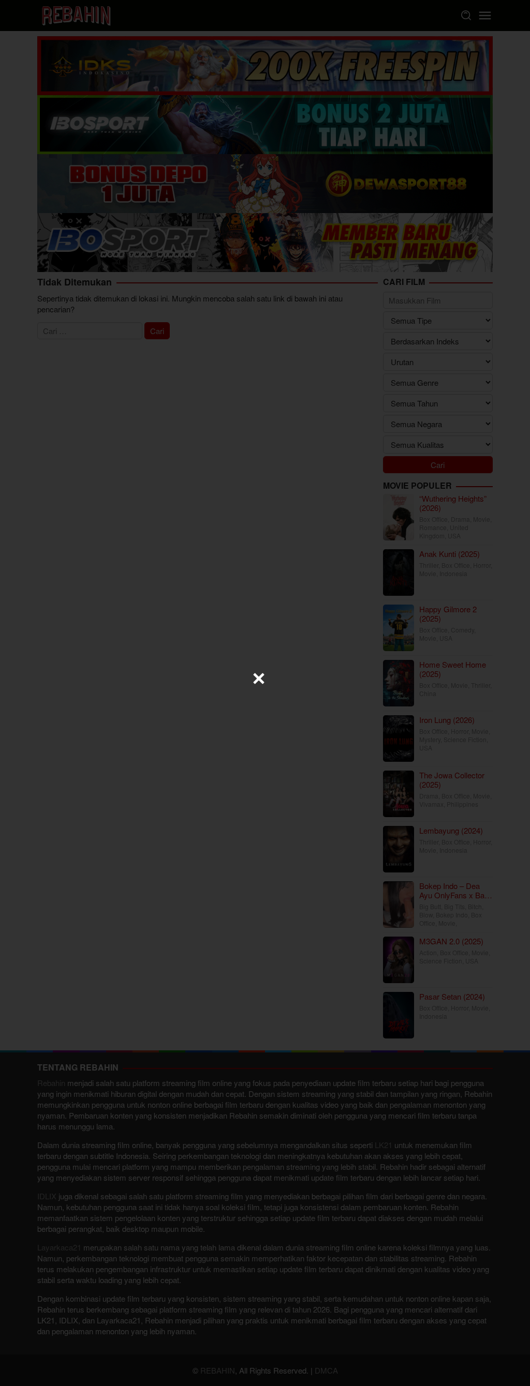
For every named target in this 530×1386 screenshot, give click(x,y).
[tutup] (259, 678)
